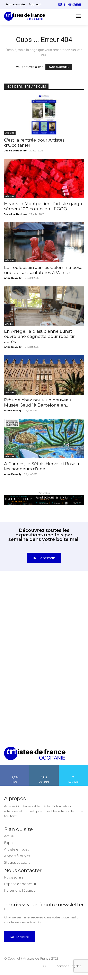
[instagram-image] (24, 603)
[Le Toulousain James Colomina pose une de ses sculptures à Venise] (44, 242)
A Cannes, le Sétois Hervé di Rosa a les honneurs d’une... (41, 466)
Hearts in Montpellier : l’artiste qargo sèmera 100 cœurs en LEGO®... (43, 206)
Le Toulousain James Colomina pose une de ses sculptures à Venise (43, 270)
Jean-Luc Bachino (15, 150)
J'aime (15, 766)
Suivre (44, 766)
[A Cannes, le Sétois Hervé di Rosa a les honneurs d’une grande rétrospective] (44, 438)
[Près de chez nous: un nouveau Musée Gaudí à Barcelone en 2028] (44, 375)
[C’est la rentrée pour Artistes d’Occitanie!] (44, 115)
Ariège (9, 324)
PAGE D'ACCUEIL (59, 67)
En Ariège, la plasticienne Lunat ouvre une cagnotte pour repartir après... (39, 336)
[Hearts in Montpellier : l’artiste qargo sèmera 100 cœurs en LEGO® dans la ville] (44, 179)
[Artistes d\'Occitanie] (25, 16)
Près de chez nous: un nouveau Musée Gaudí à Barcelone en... (37, 402)
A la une (9, 132)
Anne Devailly (12, 278)
